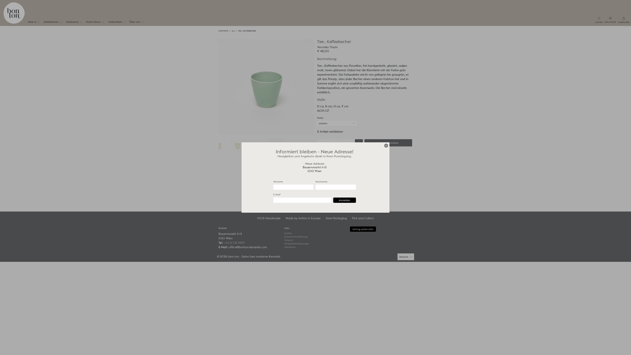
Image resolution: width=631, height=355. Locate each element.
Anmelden (344, 200)
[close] (386, 145)
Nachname (321, 181)
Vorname (278, 181)
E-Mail (277, 194)
